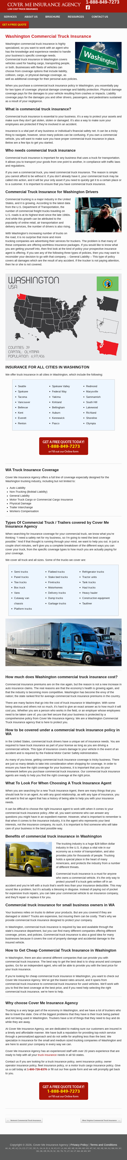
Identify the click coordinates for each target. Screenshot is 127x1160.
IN (52, 1148)
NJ (109, 1148)
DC (30, 1148)
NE (102, 1148)
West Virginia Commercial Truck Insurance (101, 1120)
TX (65, 1151)
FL (38, 1148)
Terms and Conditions (103, 1144)
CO (23, 1148)
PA (48, 1151)
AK (6, 1148)
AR (13, 1148)
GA (41, 1148)
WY (89, 1151)
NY (120, 1148)
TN (61, 1151)
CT (27, 1148)
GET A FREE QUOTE (14, 24)
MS (87, 1148)
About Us (31, 16)
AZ (16, 1148)
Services (10, 16)
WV (85, 1151)
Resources (76, 16)
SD (58, 1151)
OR (45, 1151)
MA (65, 1148)
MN (79, 1148)
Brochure (52, 16)
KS (55, 1148)
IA (44, 1148)
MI (76, 1148)
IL (49, 1148)
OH (37, 1151)
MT (91, 1148)
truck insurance (47, 1054)
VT (75, 1151)
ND (98, 1148)
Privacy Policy (79, 1144)
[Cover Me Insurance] (43, 6)
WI (82, 1151)
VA (71, 1151)
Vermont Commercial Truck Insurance (24, 1120)
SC (54, 1151)
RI (51, 1151)
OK (41, 1151)
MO (83, 1148)
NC (94, 1148)
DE (34, 1148)
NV (116, 1148)
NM (112, 1148)
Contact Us (100, 16)
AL (10, 1148)
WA (78, 1151)
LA (62, 1148)
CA (20, 1148)
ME (73, 1148)
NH (105, 1148)
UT (68, 1151)
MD (69, 1148)
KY (58, 1148)
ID (47, 1148)
